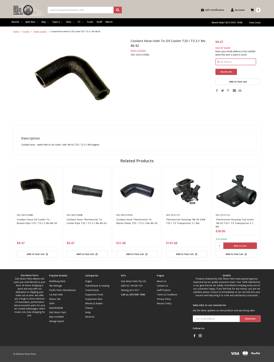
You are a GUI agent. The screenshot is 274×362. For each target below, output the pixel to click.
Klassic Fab (55, 298)
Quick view (37, 191)
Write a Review (138, 50)
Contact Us (162, 285)
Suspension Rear (93, 298)
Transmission (92, 290)
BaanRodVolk (56, 307)
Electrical (89, 316)
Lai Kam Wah (56, 294)
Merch (109, 21)
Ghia (68, 21)
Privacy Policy (164, 298)
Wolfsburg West (57, 281)
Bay (44, 21)
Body (88, 312)
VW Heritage (55, 285)
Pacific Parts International (62, 290)
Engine (88, 281)
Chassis (89, 307)
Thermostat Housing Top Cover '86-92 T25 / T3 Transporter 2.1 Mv (235, 223)
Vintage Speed (56, 321)
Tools (90, 21)
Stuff (99, 21)
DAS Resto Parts (57, 312)
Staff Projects (164, 290)
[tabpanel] (37, 214)
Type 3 (56, 21)
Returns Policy (164, 303)
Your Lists (255, 22)
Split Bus (30, 21)
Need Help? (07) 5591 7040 (227, 22)
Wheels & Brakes (94, 303)
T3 (78, 21)
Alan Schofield (56, 316)
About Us (161, 281)
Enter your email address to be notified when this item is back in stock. (235, 53)
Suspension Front (94, 294)
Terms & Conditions (167, 294)
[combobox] (85, 10)
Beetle (15, 21)
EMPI (52, 303)
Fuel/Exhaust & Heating (97, 285)
